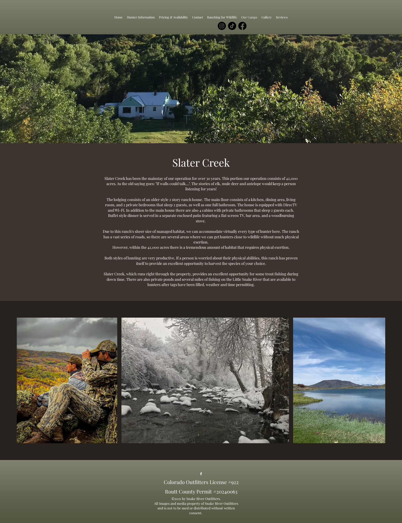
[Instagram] (222, 26)
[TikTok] (232, 26)
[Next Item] (378, 380)
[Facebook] (242, 26)
